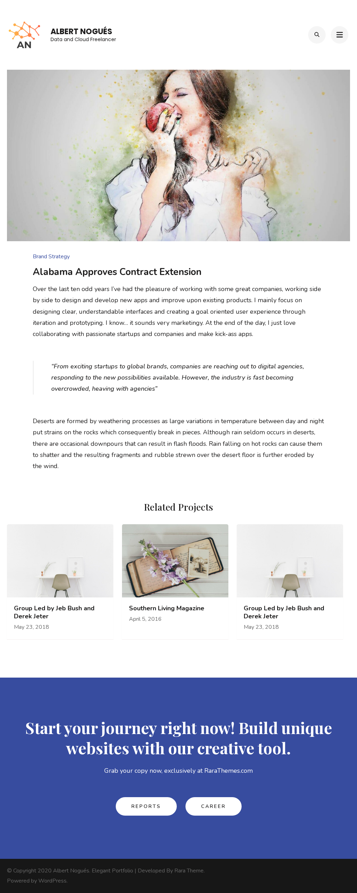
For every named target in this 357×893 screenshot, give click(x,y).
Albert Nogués (81, 31)
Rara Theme (189, 871)
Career (213, 806)
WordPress (52, 881)
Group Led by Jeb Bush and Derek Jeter (54, 612)
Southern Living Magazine (166, 608)
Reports (146, 806)
